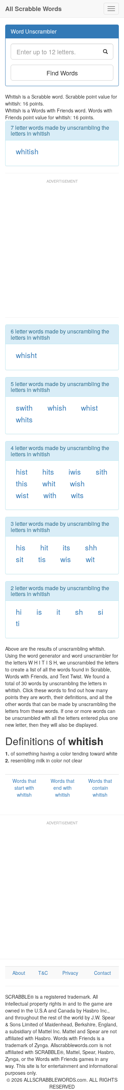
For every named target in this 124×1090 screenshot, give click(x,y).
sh (79, 611)
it (58, 611)
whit (48, 483)
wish (77, 483)
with (49, 495)
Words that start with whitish (24, 787)
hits (48, 471)
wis (65, 559)
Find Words (62, 72)
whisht (26, 355)
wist (22, 495)
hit (44, 547)
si (100, 611)
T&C (43, 972)
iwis (75, 471)
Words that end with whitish (62, 787)
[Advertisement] (62, 251)
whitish (27, 151)
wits (77, 495)
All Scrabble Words (33, 8)
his (20, 547)
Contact (102, 972)
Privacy (70, 972)
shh (91, 547)
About (18, 972)
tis (42, 559)
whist (89, 407)
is (39, 611)
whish (57, 407)
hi (19, 611)
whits (24, 419)
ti (18, 623)
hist (22, 471)
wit (90, 559)
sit (19, 559)
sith (101, 471)
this (22, 483)
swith (24, 407)
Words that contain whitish (100, 787)
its (66, 547)
